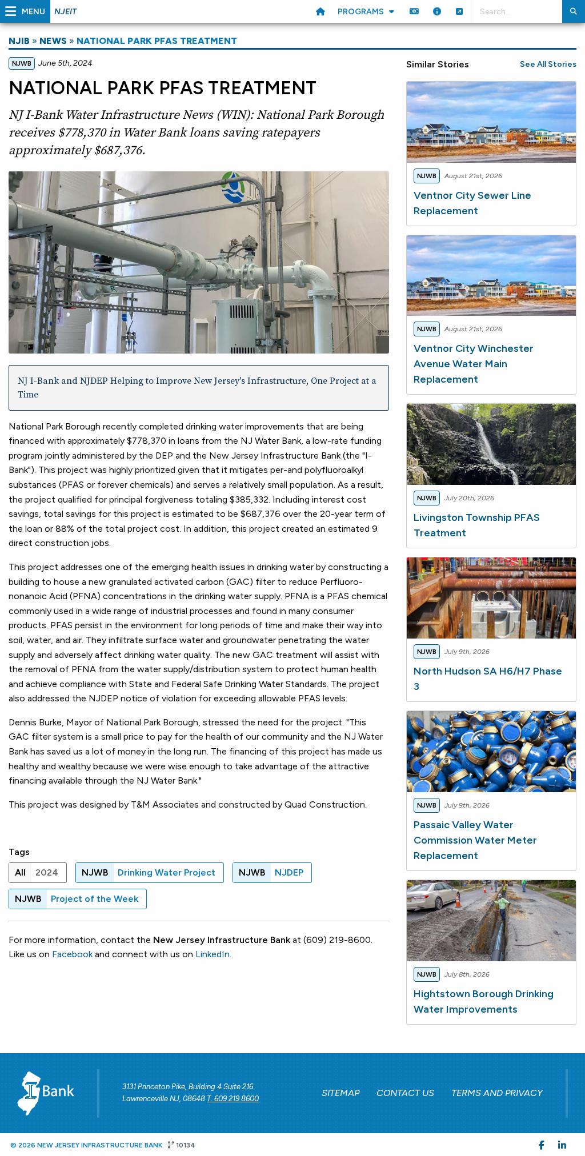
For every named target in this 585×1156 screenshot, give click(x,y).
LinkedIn (212, 954)
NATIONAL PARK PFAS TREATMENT (157, 40)
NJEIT (65, 12)
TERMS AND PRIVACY (497, 1092)
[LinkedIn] (562, 1144)
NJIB (19, 40)
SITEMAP (340, 1092)
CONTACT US (405, 1092)
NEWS (53, 40)
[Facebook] (541, 1144)
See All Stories (548, 64)
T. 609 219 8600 (233, 1098)
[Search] (573, 11)
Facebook (72, 954)
